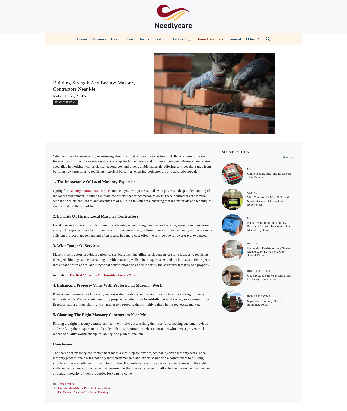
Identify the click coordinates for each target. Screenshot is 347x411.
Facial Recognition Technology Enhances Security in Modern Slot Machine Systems (268, 226)
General (234, 39)
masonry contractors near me (89, 191)
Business (99, 39)
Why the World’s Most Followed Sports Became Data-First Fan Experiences (268, 201)
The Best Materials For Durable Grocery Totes (103, 275)
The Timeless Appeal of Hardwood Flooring (83, 392)
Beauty (144, 39)
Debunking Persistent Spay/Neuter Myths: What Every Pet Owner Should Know (268, 252)
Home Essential (65, 102)
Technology (181, 39)
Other (250, 39)
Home (82, 39)
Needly (57, 96)
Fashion (161, 39)
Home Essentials (210, 39)
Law (130, 39)
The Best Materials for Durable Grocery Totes (84, 388)
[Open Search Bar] (268, 39)
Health (116, 39)
